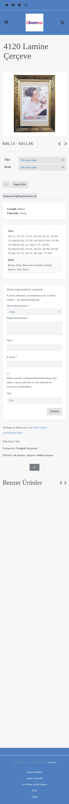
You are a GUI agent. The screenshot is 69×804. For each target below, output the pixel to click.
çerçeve (31, 455)
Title (9, 393)
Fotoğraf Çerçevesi (26, 448)
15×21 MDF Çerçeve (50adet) (37, 722)
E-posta (12, 357)
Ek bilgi (14, 196)
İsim (10, 340)
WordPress (52, 762)
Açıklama (7, 196)
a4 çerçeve (19, 455)
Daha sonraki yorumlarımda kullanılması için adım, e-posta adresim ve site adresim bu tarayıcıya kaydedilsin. (32, 382)
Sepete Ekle (20, 184)
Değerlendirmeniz (18, 318)
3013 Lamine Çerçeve (34, 555)
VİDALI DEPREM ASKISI (6, 617)
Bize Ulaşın (40, 427)
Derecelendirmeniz (18, 305)
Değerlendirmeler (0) (27, 196)
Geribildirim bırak (12, 432)
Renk (7, 166)
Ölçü (7, 159)
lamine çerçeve (44, 455)
